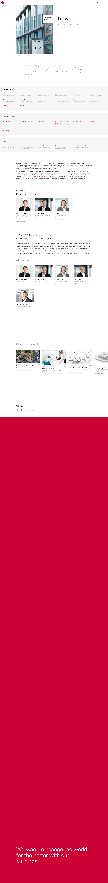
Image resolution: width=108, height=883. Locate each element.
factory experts (35, 176)
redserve (28, 176)
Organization (12, 2)
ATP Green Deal (55, 173)
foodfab (43, 176)
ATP (7, 2)
